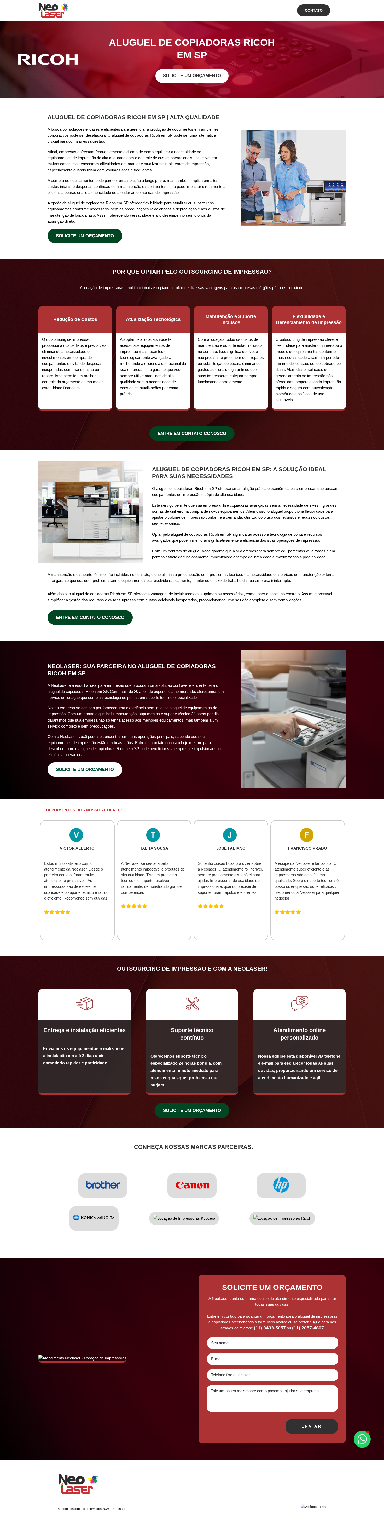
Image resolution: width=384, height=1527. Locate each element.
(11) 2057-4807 (308, 1327)
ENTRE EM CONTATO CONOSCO (192, 433)
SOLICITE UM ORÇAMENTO (192, 75)
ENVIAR (311, 1426)
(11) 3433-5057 (270, 1327)
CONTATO (314, 10)
